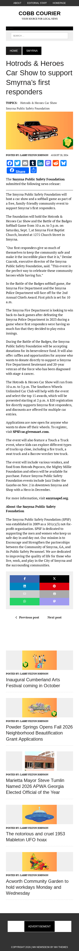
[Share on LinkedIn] (25, 586)
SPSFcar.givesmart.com (31, 431)
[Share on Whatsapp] (25, 601)
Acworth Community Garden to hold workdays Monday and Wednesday (37, 887)
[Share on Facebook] (25, 579)
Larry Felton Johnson (34, 155)
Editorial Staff (37, 3)
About (17, 3)
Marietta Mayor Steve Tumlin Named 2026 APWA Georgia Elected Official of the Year (35, 786)
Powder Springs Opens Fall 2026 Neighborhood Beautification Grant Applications (39, 732)
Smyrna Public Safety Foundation (28, 108)
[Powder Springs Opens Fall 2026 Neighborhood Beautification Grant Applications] (39, 715)
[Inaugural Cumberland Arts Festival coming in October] (39, 667)
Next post (55, 617)
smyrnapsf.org (57, 498)
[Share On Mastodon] (54, 601)
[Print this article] (54, 594)
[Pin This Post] (54, 586)
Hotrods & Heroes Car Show (38, 103)
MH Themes (61, 947)
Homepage (59, 3)
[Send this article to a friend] (25, 594)
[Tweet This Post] (54, 579)
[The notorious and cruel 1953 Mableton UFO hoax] (39, 821)
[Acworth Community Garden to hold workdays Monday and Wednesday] (39, 869)
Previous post (29, 617)
